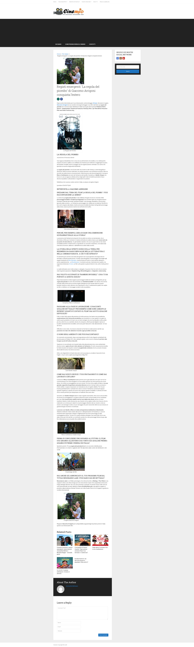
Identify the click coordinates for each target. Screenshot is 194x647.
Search (128, 71)
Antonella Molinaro (72, 586)
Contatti (92, 44)
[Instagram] (120, 58)
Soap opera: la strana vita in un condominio (100, 548)
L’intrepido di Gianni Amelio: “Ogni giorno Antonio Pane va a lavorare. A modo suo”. (81, 550)
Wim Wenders (72, 260)
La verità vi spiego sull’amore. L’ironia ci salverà (63, 571)
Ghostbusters (75, 262)
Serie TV (95, 1)
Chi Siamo (58, 44)
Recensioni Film (62, 1)
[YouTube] (123, 58)
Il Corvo (71, 264)
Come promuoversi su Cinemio (75, 44)
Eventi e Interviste (86, 1)
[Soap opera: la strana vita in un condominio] (100, 540)
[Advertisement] (97, 30)
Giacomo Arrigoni (62, 105)
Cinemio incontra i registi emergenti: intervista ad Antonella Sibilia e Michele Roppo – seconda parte (65, 551)
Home (54, 1)
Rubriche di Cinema (74, 1)
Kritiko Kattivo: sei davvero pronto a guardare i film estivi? (81, 560)
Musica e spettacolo (104, 1)
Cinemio (55, 644)
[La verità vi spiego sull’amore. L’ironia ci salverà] (65, 562)
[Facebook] (117, 58)
